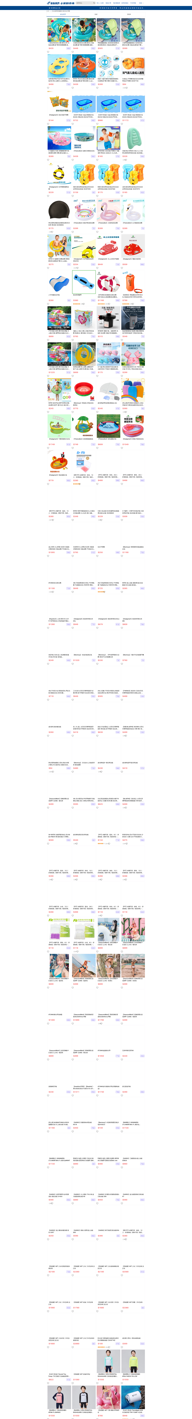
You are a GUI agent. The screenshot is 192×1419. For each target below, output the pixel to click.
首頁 (47, 11)
